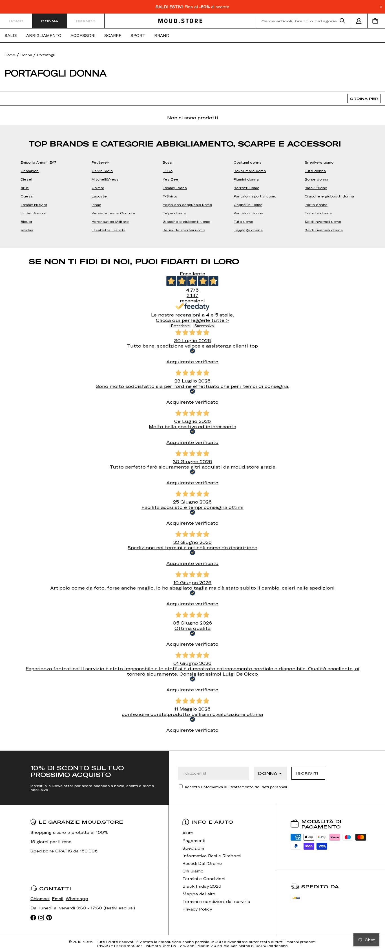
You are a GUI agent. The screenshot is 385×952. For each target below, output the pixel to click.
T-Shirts (170, 196)
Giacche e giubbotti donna (329, 196)
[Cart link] (376, 21)
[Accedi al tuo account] (359, 21)
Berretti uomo (246, 188)
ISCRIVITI (307, 773)
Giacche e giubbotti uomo (186, 221)
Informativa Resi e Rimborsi (211, 855)
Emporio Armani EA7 (38, 162)
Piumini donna (246, 179)
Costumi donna (248, 162)
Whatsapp (77, 898)
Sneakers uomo (319, 162)
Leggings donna (248, 230)
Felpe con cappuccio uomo (187, 204)
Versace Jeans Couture (113, 213)
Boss (167, 162)
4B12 (25, 188)
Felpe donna (174, 213)
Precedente (180, 326)
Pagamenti (193, 840)
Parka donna (316, 204)
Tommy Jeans (175, 188)
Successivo (204, 326)
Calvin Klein (102, 171)
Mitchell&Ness (105, 179)
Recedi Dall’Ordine (202, 863)
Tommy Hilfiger (34, 204)
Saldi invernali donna (324, 230)
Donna (49, 21)
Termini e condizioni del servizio (216, 901)
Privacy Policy (197, 909)
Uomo (16, 21)
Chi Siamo (192, 871)
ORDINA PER (364, 98)
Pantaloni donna (248, 213)
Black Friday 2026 (201, 886)
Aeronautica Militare (110, 221)
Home (10, 55)
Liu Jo (167, 171)
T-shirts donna (318, 213)
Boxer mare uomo (250, 171)
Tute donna (315, 171)
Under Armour (33, 213)
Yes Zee (170, 179)
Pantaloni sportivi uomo (255, 196)
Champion (30, 171)
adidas (27, 230)
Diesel (26, 179)
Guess (27, 196)
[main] (192, 397)
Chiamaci (40, 898)
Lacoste (99, 196)
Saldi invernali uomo (323, 221)
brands (86, 21)
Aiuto (187, 832)
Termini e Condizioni (203, 878)
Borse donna (316, 179)
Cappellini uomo (248, 204)
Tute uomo (243, 221)
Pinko (96, 204)
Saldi (11, 35)
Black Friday (316, 188)
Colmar (98, 188)
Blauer (26, 221)
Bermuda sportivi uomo (184, 230)
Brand (161, 35)
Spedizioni (193, 848)
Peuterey (100, 162)
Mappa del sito (198, 893)
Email (57, 898)
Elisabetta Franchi (108, 230)
